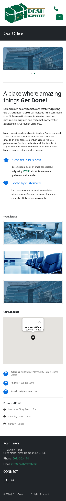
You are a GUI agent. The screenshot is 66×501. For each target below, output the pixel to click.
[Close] (40, 322)
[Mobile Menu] (59, 17)
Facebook (6, 480)
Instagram (12, 480)
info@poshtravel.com (24, 464)
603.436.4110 (21, 458)
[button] (31, 73)
